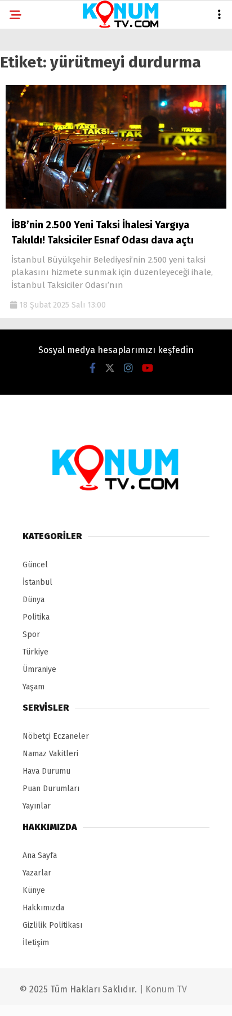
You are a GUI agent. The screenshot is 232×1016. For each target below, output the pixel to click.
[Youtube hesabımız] (147, 368)
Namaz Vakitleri (50, 753)
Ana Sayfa (40, 855)
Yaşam (33, 687)
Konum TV (166, 989)
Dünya (33, 599)
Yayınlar (37, 806)
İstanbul (37, 582)
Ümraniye (39, 669)
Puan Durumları (51, 788)
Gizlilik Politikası (52, 925)
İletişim (36, 942)
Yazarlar (37, 873)
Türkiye (35, 652)
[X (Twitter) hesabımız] (110, 368)
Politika (36, 617)
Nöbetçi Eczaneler (56, 736)
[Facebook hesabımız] (93, 368)
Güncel (35, 565)
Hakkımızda (43, 908)
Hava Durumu (46, 771)
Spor (31, 634)
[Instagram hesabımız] (128, 368)
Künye (34, 890)
